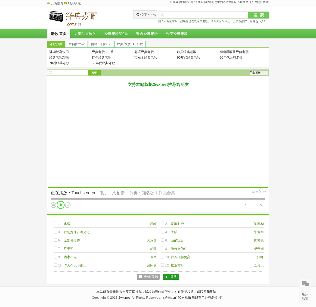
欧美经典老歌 (177, 34)
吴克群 (152, 240)
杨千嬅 (259, 249)
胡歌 (153, 249)
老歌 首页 (59, 34)
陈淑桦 (259, 224)
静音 (246, 205)
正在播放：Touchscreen (73, 193)
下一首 (68, 205)
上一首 (53, 205)
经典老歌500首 (116, 34)
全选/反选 (151, 277)
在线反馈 (305, 296)
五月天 (259, 265)
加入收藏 (74, 3)
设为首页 (56, 3)
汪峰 (260, 257)
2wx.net (124, 297)
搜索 (258, 15)
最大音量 (261, 205)
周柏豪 (118, 193)
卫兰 (153, 257)
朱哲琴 (259, 232)
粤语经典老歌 (147, 34)
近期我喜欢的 (85, 34)
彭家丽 (152, 265)
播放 (61, 205)
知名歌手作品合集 (158, 193)
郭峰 (153, 224)
